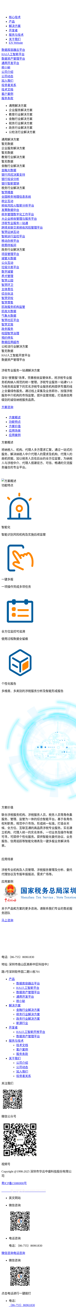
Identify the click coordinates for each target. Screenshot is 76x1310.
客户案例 (22, 1049)
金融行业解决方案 (28, 1009)
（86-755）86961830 (22, 1305)
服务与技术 (16, 34)
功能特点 (15, 421)
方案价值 (15, 426)
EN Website (16, 42)
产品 (12, 21)
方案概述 (15, 417)
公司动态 (22, 1067)
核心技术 (15, 17)
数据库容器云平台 (28, 983)
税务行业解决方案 (28, 1014)
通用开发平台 (25, 996)
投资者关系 (23, 1076)
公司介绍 (22, 1062)
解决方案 (15, 26)
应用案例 (15, 435)
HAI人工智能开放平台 (30, 1031)
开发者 (13, 30)
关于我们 (15, 39)
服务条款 (22, 1054)
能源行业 (22, 1023)
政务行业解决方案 (28, 1018)
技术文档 (22, 1045)
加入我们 (22, 1071)
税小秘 (20, 1001)
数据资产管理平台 (28, 992)
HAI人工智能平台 (27, 987)
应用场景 (15, 430)
